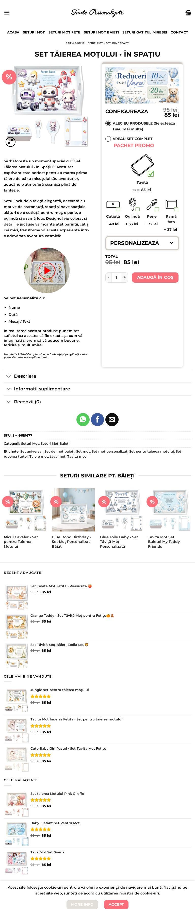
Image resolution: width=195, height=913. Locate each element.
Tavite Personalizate (98, 12)
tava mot (58, 456)
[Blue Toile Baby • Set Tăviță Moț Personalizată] (121, 509)
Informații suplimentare (42, 388)
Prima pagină (75, 43)
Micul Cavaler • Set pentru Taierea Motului (21, 542)
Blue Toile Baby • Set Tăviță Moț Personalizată (119, 542)
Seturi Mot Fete (64, 32)
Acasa (13, 32)
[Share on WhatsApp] (83, 419)
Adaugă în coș (155, 277)
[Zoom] (10, 142)
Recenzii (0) (27, 401)
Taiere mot (38, 456)
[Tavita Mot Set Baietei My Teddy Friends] (169, 509)
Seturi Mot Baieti (101, 32)
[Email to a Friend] (112, 419)
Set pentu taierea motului (151, 451)
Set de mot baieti (59, 451)
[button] (142, 243)
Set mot (83, 451)
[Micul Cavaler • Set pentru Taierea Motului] (25, 509)
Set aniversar (31, 451)
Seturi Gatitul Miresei (144, 32)
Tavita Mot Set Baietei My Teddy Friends (164, 542)
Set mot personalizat (109, 451)
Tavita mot (76, 456)
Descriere (25, 376)
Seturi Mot (34, 32)
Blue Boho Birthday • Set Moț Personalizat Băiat (71, 542)
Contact (179, 32)
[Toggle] (9, 376)
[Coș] (188, 12)
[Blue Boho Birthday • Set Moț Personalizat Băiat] (73, 509)
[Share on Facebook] (97, 419)
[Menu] (7, 12)
